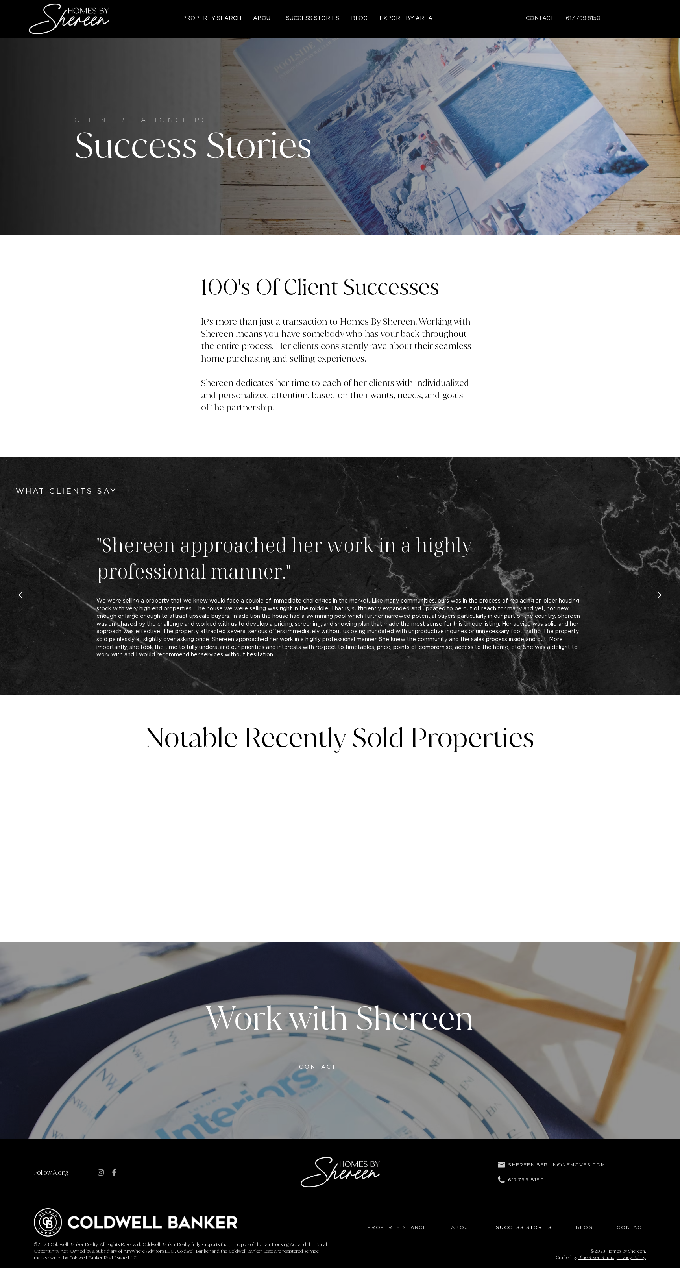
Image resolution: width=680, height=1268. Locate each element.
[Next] (656, 595)
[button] (405, 19)
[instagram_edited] (100, 1172)
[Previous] (23, 595)
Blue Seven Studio (596, 1257)
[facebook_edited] (114, 1172)
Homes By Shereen (625, 1251)
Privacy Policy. (631, 1257)
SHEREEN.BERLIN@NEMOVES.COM (556, 1164)
